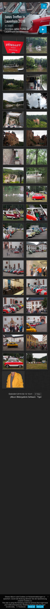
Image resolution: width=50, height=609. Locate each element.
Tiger (39, 397)
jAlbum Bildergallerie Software (23, 397)
